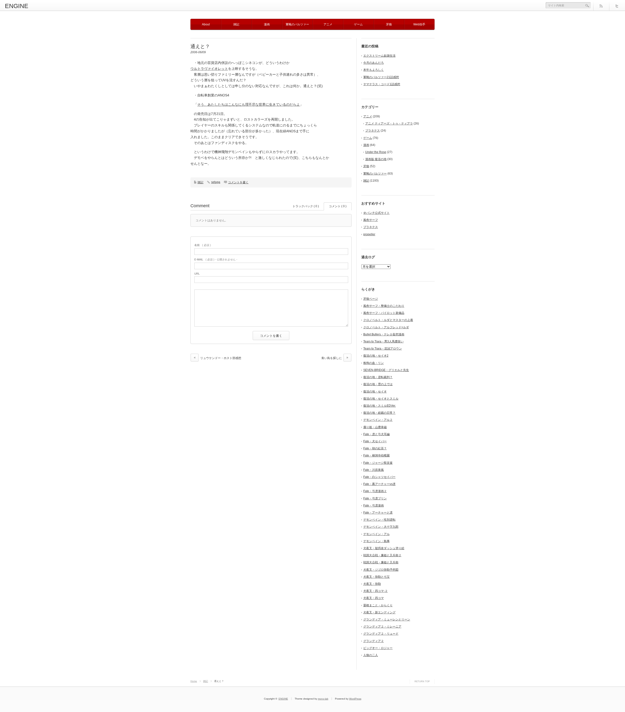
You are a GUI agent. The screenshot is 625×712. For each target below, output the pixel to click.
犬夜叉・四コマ (373, 598)
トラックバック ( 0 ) (305, 206)
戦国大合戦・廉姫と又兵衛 (380, 562)
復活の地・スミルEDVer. (379, 405)
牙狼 (389, 24)
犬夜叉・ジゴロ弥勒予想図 (380, 569)
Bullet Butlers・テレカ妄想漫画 (383, 334)
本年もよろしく (373, 70)
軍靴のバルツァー (297, 24)
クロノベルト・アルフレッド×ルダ (386, 327)
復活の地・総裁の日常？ (379, 412)
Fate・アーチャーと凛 (378, 512)
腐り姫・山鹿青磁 (375, 427)
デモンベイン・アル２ (378, 420)
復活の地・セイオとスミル (380, 398)
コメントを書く (238, 182)
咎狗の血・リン (373, 363)
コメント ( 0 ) (337, 206)
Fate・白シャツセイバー (379, 477)
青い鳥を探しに (331, 358)
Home (193, 681)
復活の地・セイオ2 (375, 355)
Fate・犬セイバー (375, 441)
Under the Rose (375, 152)
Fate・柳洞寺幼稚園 (376, 455)
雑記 (236, 24)
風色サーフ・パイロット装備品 (383, 313)
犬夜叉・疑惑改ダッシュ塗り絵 (383, 548)
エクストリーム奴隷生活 (379, 55)
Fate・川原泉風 (373, 470)
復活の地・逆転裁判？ (378, 377)
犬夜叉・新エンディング (379, 612)
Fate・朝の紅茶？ (375, 448)
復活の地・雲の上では (378, 384)
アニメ (327, 24)
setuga (215, 182)
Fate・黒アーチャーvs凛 (379, 484)
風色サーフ (370, 220)
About (206, 24)
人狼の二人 (370, 655)
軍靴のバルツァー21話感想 (381, 77)
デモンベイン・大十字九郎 (380, 526)
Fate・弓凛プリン (375, 498)
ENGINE (16, 5)
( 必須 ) (202, 245)
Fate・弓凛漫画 (373, 505)
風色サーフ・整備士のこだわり (383, 306)
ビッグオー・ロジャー (378, 648)
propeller (369, 234)
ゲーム (358, 24)
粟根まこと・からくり (378, 605)
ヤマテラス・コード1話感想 (381, 84)
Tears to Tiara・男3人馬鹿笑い (383, 341)
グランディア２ (373, 641)
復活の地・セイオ (375, 391)
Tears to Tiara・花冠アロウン (382, 348)
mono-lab (323, 698)
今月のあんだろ (373, 62)
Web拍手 (419, 24)
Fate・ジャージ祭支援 (378, 462)
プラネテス (372, 130)
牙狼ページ (370, 298)
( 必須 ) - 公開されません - (215, 259)
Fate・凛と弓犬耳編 (376, 434)
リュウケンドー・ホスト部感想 (220, 358)
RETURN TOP (422, 681)
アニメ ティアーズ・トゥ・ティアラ (389, 123)
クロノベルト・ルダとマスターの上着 (388, 320)
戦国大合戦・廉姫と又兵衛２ (382, 555)
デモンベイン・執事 (376, 541)
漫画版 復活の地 (375, 159)
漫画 (267, 24)
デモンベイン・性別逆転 (379, 519)
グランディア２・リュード (380, 633)
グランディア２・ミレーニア (382, 626)
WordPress (355, 698)
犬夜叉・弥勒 (372, 584)
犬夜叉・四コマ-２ (375, 591)
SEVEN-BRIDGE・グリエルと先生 (386, 370)
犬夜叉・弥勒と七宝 (376, 576)
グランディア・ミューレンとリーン (386, 619)
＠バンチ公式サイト (376, 213)
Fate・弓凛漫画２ (375, 491)
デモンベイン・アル (376, 534)
